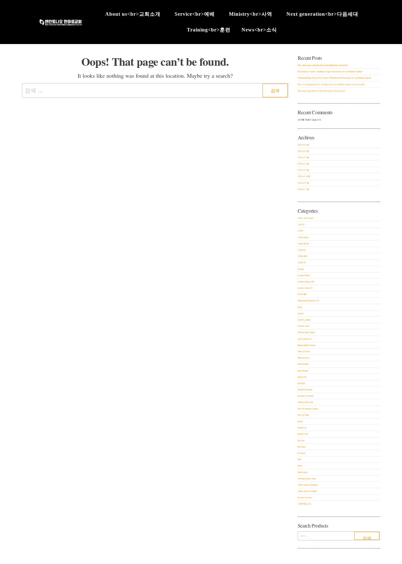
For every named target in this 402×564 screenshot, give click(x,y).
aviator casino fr (305, 288)
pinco (300, 421)
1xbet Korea (303, 243)
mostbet (301, 383)
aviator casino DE (306, 281)
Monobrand (303, 364)
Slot (300, 459)
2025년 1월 (303, 170)
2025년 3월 (303, 157)
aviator (301, 269)
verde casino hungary (308, 484)
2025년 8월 (303, 151)
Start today (303, 472)
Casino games (304, 319)
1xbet (300, 230)
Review (301, 440)
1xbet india (303, 237)
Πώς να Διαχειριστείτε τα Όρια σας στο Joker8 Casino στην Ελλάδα (331, 84)
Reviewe (302, 446)
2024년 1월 (303, 189)
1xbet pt (302, 249)
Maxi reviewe (304, 351)
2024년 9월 (303, 182)
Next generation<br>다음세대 (322, 14)
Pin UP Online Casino (308, 408)
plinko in (302, 427)
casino (301, 313)
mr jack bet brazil (305, 395)
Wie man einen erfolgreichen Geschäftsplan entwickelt (323, 65)
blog (300, 307)
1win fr (301, 224)
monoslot (302, 377)
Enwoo (196, 559)
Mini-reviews (304, 357)
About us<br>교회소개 (132, 14)
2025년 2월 (303, 163)
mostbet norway (305, 389)
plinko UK (303, 434)
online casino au (305, 402)
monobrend (303, 370)
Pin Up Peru (303, 415)
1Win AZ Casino (306, 218)
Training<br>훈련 (209, 29)
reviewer (301, 453)
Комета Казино (305, 497)
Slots (300, 465)
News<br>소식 (259, 29)
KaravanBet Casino (307, 345)
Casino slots (303, 326)
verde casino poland (307, 491)
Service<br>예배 (195, 14)
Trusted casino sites (307, 478)
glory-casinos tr (305, 339)
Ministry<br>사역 (250, 14)
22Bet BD (302, 256)
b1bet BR (302, 294)
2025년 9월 (303, 144)
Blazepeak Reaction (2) (308, 300)
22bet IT (302, 262)
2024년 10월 (304, 176)
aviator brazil (304, 275)
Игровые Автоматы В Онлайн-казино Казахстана (321, 90)
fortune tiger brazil (306, 332)
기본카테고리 (304, 503)
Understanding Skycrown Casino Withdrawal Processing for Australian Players (334, 77)
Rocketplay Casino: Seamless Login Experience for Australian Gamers (330, 71)
